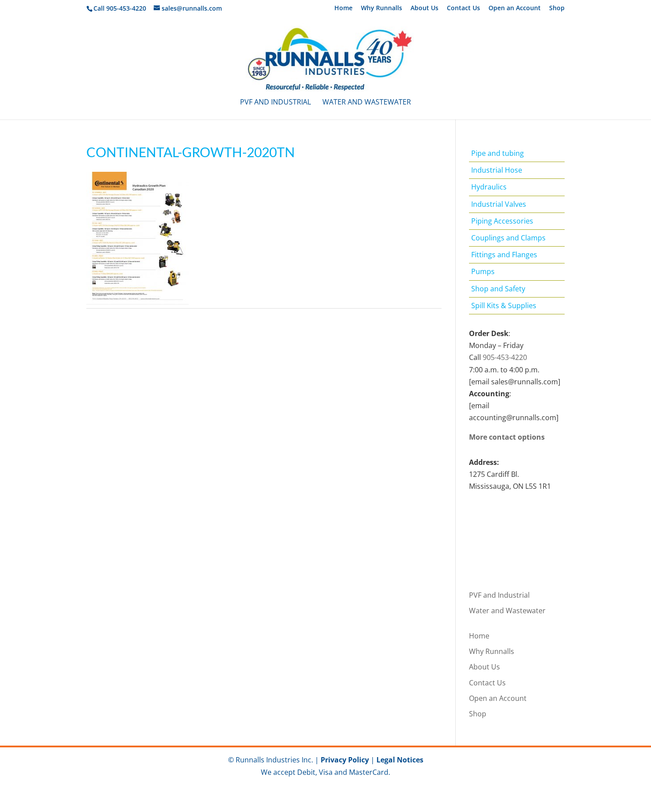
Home (343, 8)
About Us (424, 8)
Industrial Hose (496, 170)
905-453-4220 (505, 357)
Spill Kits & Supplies (503, 305)
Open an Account (514, 8)
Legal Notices (399, 760)
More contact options (507, 437)
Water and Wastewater (366, 103)
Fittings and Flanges (504, 254)
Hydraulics (489, 187)
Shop (557, 8)
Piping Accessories (502, 221)
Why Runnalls (381, 8)
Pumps (483, 271)
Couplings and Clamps (508, 238)
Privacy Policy (345, 760)
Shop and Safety (498, 289)
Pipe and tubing (497, 153)
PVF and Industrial (275, 103)
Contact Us (463, 8)
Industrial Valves (498, 204)
